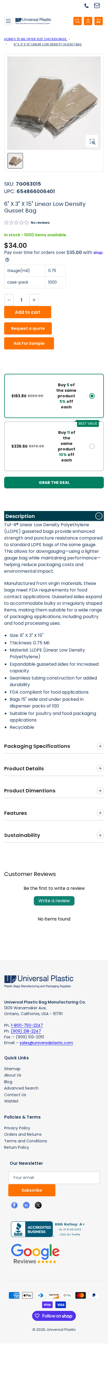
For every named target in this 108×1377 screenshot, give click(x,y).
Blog (8, 1082)
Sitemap (12, 1069)
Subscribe (32, 1190)
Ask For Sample (29, 343)
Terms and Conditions (25, 1141)
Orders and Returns (23, 1134)
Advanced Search (21, 1088)
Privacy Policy (17, 1128)
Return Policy (16, 1147)
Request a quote (28, 328)
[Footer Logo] (38, 981)
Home (8, 39)
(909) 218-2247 (26, 1031)
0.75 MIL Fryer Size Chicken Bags (40, 39)
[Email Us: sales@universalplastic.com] (99, 5)
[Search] (77, 21)
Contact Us (15, 1095)
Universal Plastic (61, 1329)
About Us (12, 1075)
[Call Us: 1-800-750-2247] (88, 5)
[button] (16, 222)
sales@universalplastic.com (46, 1043)
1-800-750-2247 (27, 1025)
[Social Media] (45, 1228)
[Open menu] (8, 21)
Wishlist (11, 1101)
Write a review (54, 901)
